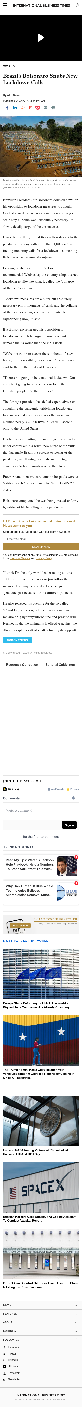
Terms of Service (20, 558)
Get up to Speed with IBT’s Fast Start (55, 919)
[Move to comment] (53, 107)
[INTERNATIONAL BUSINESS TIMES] (41, 5)
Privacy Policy (44, 558)
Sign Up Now (20, 925)
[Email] (45, 107)
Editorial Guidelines (60, 664)
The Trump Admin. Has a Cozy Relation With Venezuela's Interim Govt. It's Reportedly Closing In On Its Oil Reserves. (38, 1073)
